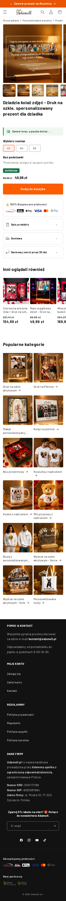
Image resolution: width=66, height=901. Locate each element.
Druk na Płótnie (44, 386)
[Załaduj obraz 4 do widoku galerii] (52, 90)
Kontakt (12, 690)
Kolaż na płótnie (44, 429)
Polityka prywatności (20, 714)
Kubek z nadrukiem (15, 514)
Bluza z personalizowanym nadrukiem (15, 558)
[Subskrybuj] (54, 826)
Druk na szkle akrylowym (12, 388)
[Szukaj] (42, 12)
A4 (21, 148)
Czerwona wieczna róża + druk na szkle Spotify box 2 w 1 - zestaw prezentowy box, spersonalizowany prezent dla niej (16, 310)
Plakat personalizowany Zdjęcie (14, 431)
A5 (8, 148)
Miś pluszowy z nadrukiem (43, 515)
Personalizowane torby (45, 600)
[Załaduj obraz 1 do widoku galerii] (9, 90)
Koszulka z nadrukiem (48, 471)
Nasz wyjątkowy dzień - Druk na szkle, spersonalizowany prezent (42, 310)
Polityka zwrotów (18, 740)
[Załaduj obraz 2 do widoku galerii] (23, 90)
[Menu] (5, 12)
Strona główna (11, 20)
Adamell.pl (36, 894)
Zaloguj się (14, 673)
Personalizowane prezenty (37, 20)
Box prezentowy (13, 471)
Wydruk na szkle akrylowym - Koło (14, 600)
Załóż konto (14, 682)
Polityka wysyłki (17, 731)
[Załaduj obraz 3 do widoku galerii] (38, 90)
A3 (34, 148)
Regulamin (13, 723)
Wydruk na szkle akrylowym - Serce (46, 558)
